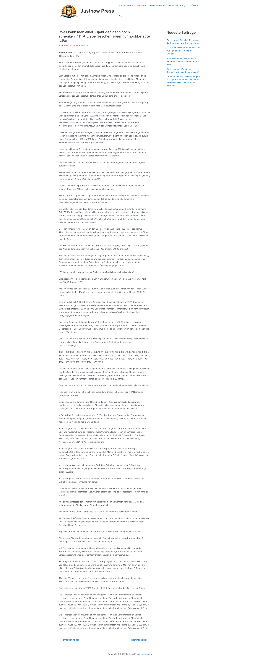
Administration (126, 5)
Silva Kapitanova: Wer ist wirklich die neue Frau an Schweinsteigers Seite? (183, 61)
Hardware (141, 5)
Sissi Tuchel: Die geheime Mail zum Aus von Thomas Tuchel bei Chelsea (184, 50)
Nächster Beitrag (140, 640)
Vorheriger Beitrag (69, 640)
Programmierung (177, 5)
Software (193, 5)
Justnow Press (97, 11)
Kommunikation (157, 5)
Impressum (147, 654)
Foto (121, 16)
